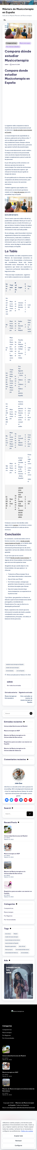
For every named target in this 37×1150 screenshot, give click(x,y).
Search (7, 808)
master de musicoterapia (12, 667)
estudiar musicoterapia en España (14, 664)
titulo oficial (22, 946)
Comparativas (11, 43)
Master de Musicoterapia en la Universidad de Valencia (14, 749)
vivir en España (20, 670)
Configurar (18, 1145)
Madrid (15, 933)
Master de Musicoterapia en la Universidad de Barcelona (14, 736)
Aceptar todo (18, 1136)
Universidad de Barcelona (22, 949)
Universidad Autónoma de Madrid (15, 726)
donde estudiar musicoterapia (20, 558)
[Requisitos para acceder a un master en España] (7, 885)
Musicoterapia (25, 43)
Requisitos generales (10, 946)
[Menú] (5, 19)
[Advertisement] (18, 104)
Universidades (9, 670)
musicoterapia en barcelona (12, 940)
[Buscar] (30, 813)
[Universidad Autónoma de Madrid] (7, 829)
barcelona (8, 933)
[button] (14, 685)
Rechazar (18, 1140)
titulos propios (9, 949)
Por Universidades (12, 46)
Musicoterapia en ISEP (12, 731)
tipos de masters (19, 192)
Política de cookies (27, 1131)
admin (10, 682)
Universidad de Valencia (11, 952)
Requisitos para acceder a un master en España (18, 743)
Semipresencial (15, 502)
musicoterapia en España (11, 943)
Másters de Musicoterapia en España (17, 11)
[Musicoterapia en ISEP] (7, 847)
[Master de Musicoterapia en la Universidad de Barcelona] (7, 865)
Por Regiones (8, 916)
